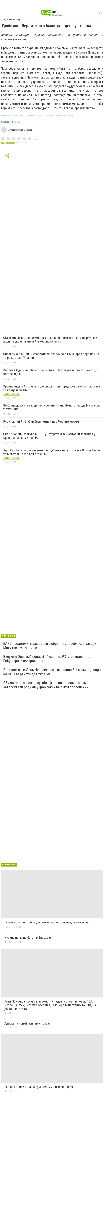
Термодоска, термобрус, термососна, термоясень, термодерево (47, 922)
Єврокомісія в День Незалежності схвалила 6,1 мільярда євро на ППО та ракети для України (51, 356)
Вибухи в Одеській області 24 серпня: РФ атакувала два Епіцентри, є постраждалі (50, 372)
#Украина (16, 122)
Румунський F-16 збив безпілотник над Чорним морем (41, 421)
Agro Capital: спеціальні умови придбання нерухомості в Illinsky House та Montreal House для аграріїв (52, 452)
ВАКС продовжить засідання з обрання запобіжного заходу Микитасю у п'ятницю (51, 407)
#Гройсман (6, 122)
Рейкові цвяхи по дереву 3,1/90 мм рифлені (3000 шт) (41, 1087)
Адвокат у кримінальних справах (27, 1023)
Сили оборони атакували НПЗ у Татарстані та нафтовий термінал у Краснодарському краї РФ (49, 436)
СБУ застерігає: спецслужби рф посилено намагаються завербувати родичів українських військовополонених (50, 339)
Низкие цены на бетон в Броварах (27, 937)
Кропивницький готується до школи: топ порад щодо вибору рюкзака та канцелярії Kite (51, 388)
